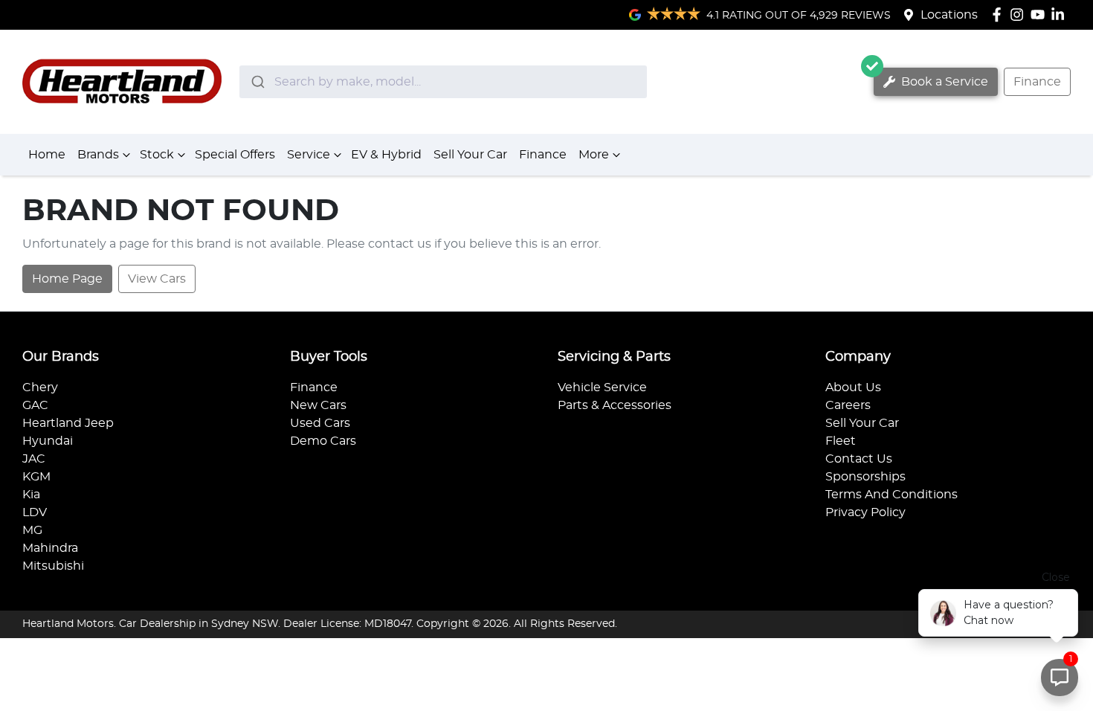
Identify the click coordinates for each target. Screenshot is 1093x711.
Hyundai (47, 441)
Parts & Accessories (614, 405)
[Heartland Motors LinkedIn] (1061, 14)
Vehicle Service (602, 387)
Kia (31, 495)
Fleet (840, 441)
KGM (36, 477)
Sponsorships (865, 477)
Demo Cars (323, 441)
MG (32, 530)
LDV (34, 512)
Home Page (67, 279)
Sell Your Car (470, 155)
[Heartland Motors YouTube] (1041, 14)
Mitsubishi (53, 566)
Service (308, 155)
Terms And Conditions (891, 495)
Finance (1037, 82)
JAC (33, 459)
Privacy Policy (865, 512)
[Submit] (256, 81)
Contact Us (858, 459)
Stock (157, 155)
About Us (853, 387)
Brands (98, 155)
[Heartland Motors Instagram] (1020, 14)
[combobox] (443, 81)
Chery (40, 387)
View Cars (157, 279)
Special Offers (235, 155)
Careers (848, 405)
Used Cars (320, 423)
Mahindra (50, 548)
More (593, 155)
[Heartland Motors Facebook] (1000, 14)
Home (46, 155)
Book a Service (943, 82)
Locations (949, 15)
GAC (35, 405)
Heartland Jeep (68, 423)
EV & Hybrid (386, 155)
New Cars (318, 405)
